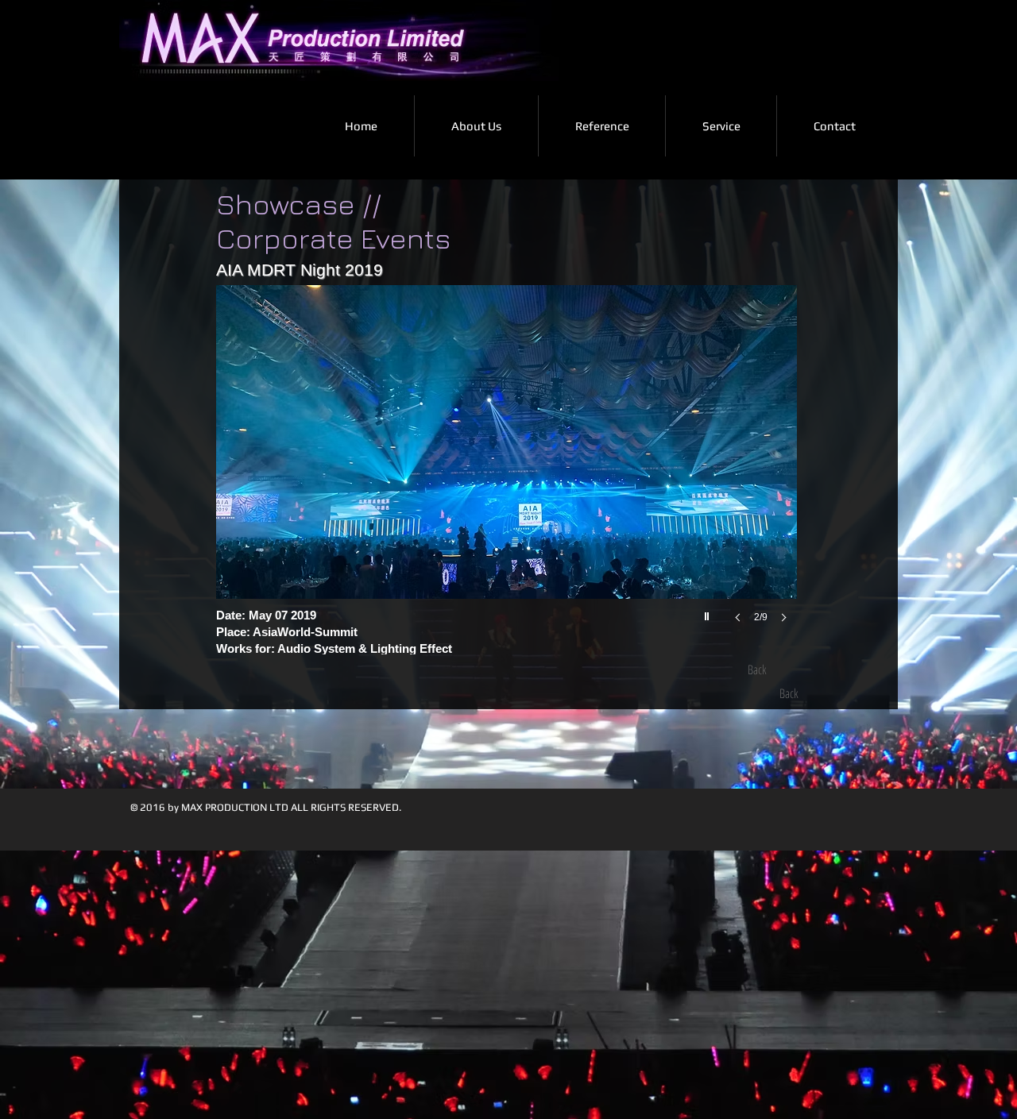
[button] (508, 469)
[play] (709, 612)
